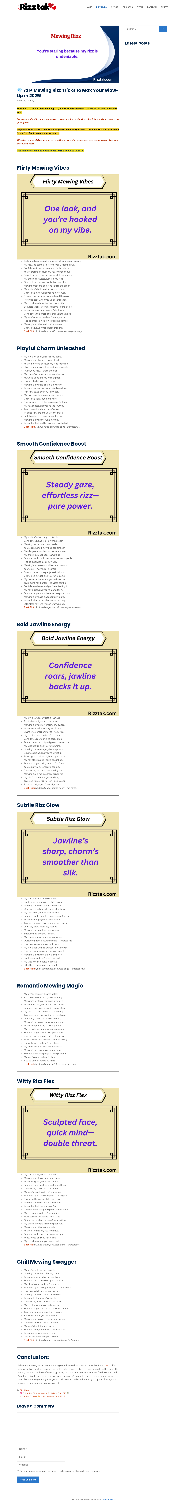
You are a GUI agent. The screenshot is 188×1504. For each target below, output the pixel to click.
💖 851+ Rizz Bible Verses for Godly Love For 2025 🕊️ (45, 1393)
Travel (165, 7)
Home (89, 7)
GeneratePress (109, 1499)
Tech (140, 7)
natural (107, 1365)
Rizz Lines (101, 7)
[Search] (163, 29)
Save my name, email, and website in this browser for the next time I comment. (60, 1471)
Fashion (152, 7)
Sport (114, 7)
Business (128, 7)
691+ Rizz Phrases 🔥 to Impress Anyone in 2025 (42, 1396)
